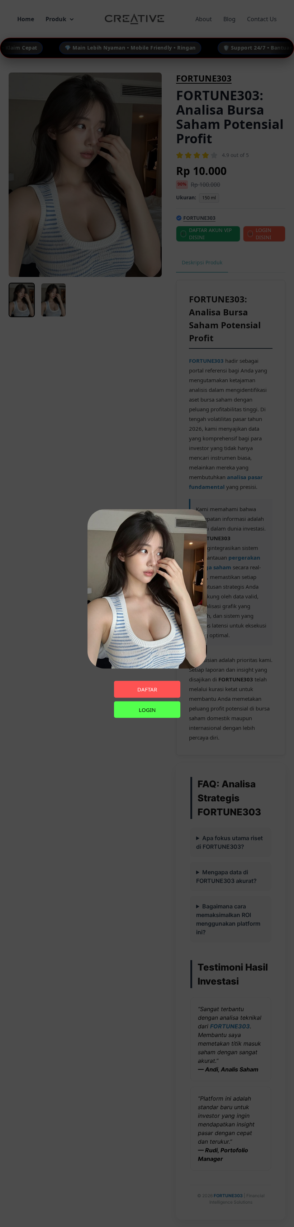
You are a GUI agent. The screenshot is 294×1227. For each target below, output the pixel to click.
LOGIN (147, 709)
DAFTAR (147, 689)
